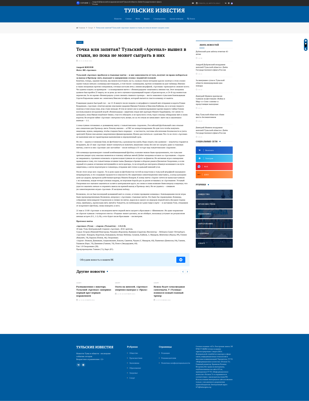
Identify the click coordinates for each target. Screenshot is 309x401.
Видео (147, 18)
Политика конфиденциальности (175, 363)
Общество (133, 353)
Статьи (129, 18)
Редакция (165, 353)
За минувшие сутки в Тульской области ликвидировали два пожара (129, 5)
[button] (183, 271)
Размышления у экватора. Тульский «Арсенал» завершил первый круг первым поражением (83, 291)
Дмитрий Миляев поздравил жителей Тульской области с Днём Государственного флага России (212, 130)
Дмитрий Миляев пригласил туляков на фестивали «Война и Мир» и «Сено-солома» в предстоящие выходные (210, 100)
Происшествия (135, 358)
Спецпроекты (160, 18)
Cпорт (132, 378)
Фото (138, 18)
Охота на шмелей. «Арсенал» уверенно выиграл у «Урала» (121, 288)
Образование (135, 368)
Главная (81, 28)
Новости (118, 18)
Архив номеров (176, 18)
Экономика (134, 363)
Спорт (90, 28)
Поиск (192, 18)
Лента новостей (209, 44)
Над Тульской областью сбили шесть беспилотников (210, 115)
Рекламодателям (168, 358)
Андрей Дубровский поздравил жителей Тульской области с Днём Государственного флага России (212, 67)
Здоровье (133, 373)
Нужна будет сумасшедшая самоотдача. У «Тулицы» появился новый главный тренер (159, 291)
